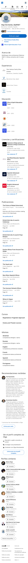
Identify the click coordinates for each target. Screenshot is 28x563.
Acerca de (17, 545)
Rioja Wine (10, 146)
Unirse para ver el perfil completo (13, 452)
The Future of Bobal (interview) (13, 205)
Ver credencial (11, 154)
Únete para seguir (14, 36)
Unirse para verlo (8, 426)
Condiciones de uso (19, 548)
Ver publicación (7, 216)
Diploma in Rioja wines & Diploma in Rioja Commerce (16, 143)
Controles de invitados (19, 557)
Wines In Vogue (8, 299)
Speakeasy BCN (11, 175)
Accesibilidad (5, 548)
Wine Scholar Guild (12, 161)
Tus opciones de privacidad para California (20, 551)
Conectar (11, 466)
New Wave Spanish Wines (11, 275)
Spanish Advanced (13, 173)
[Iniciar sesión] (25, 2)
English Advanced (13, 184)
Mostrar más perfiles (7, 538)
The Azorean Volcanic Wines (12, 288)
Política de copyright (19, 554)
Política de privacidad (6, 551)
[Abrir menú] (25, 18)
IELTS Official (11, 186)
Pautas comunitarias (6, 559)
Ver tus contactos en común (14, 31)
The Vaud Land (7, 264)
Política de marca (5, 557)
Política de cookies (6, 554)
